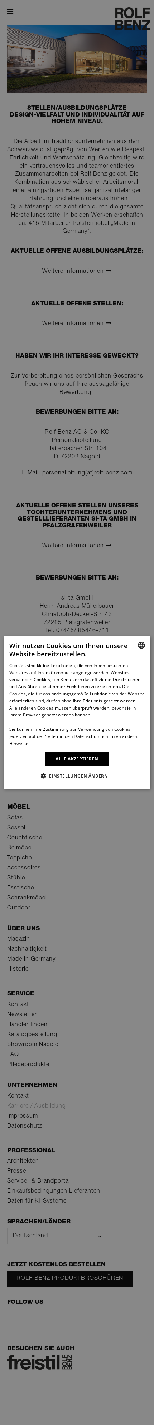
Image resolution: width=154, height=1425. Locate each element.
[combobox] (141, 645)
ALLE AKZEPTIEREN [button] (77, 759)
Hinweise (18, 743)
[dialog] (77, 712)
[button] (77, 775)
